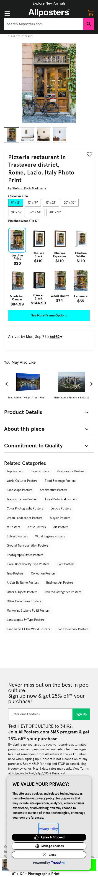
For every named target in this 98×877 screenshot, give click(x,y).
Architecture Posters (53, 490)
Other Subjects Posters (22, 592)
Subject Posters (17, 536)
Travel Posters (39, 471)
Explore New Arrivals (49, 3)
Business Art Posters (59, 582)
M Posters (13, 527)
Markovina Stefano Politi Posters (28, 610)
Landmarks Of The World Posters (28, 629)
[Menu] (7, 13)
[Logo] (49, 12)
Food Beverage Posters (60, 480)
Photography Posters (71, 471)
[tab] (15, 203)
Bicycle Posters (60, 518)
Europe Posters (61, 508)
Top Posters (15, 471)
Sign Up (81, 714)
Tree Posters (15, 573)
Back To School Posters (72, 629)
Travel (29, 36)
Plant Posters (66, 564)
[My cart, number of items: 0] (90, 12)
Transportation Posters (22, 499)
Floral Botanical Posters (61, 499)
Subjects (14, 36)
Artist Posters (37, 527)
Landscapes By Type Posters (25, 619)
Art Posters (60, 527)
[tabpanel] (49, 266)
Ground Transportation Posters (27, 545)
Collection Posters (43, 573)
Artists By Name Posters (23, 582)
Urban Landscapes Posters (24, 518)
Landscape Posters (19, 490)
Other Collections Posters (24, 601)
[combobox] (43, 24)
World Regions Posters (50, 536)
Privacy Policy (48, 829)
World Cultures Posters (22, 480)
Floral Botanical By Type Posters (28, 564)
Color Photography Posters (25, 508)
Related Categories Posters (63, 592)
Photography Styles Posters (25, 555)
